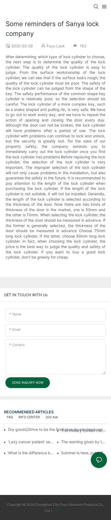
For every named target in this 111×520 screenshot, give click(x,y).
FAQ (10, 417)
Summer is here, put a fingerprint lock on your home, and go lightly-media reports (84, 453)
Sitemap (59, 510)
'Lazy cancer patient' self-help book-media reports (31, 441)
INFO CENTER (29, 417)
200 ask (52, 417)
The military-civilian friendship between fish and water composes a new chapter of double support (84, 430)
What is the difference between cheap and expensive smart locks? (31, 453)
